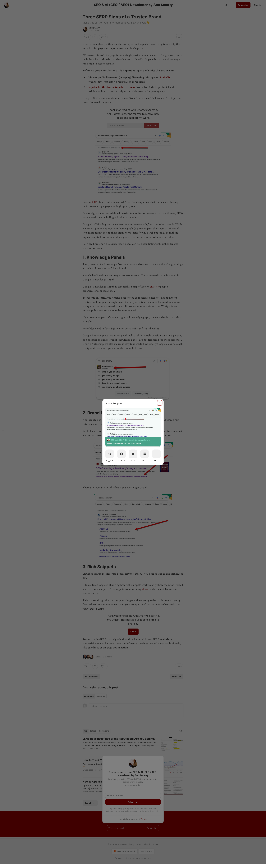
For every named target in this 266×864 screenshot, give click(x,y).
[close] (159, 403)
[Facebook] (121, 454)
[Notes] (144, 454)
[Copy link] (109, 454)
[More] (156, 454)
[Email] (133, 454)
